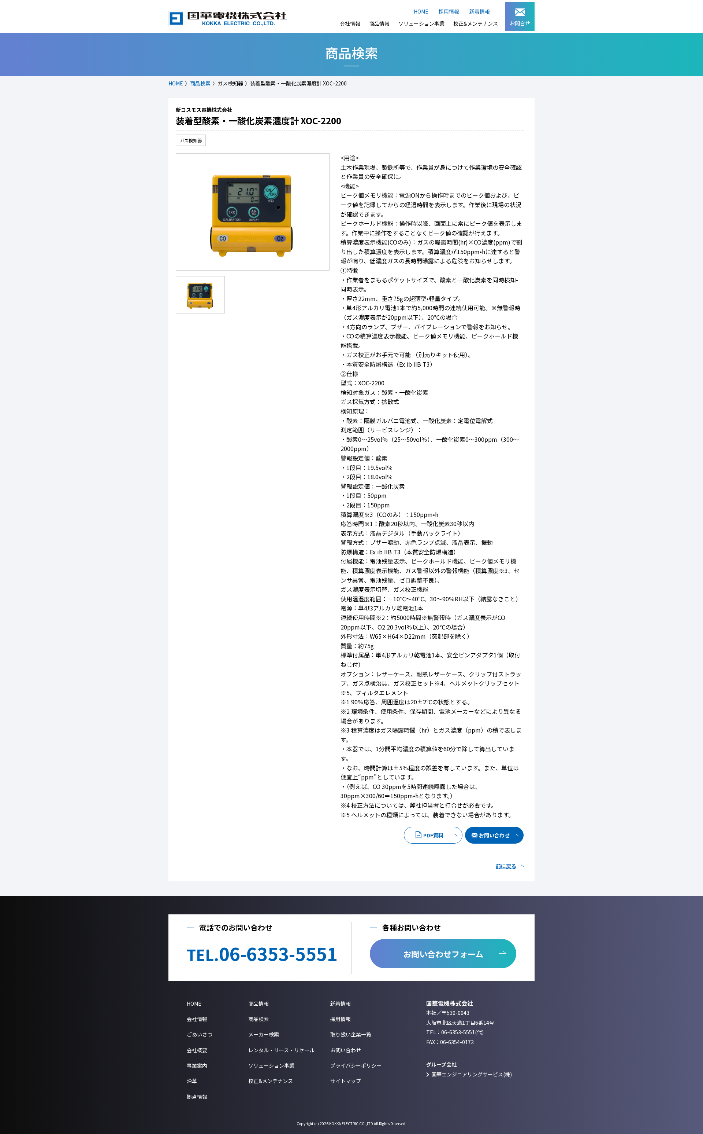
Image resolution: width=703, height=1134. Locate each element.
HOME (421, 11)
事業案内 (197, 1065)
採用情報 (449, 11)
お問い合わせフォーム (443, 953)
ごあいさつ (199, 1034)
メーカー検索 (263, 1034)
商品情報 (379, 23)
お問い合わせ (494, 835)
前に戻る (506, 866)
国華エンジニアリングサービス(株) (471, 1074)
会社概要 (197, 1050)
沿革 (192, 1081)
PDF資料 (433, 835)
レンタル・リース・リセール (281, 1050)
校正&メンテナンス (475, 23)
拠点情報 (197, 1096)
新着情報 (479, 11)
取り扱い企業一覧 (350, 1034)
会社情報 (350, 23)
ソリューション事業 (421, 23)
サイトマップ (345, 1081)
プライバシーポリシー (356, 1065)
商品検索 (200, 83)
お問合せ (520, 23)
